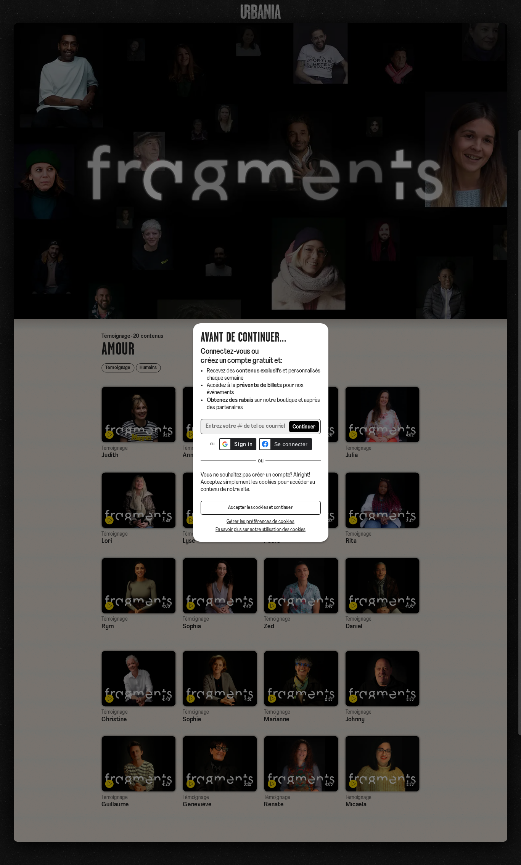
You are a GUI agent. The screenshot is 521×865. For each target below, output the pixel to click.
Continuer (304, 427)
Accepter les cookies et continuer (260, 508)
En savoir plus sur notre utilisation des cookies (260, 529)
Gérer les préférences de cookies (260, 521)
